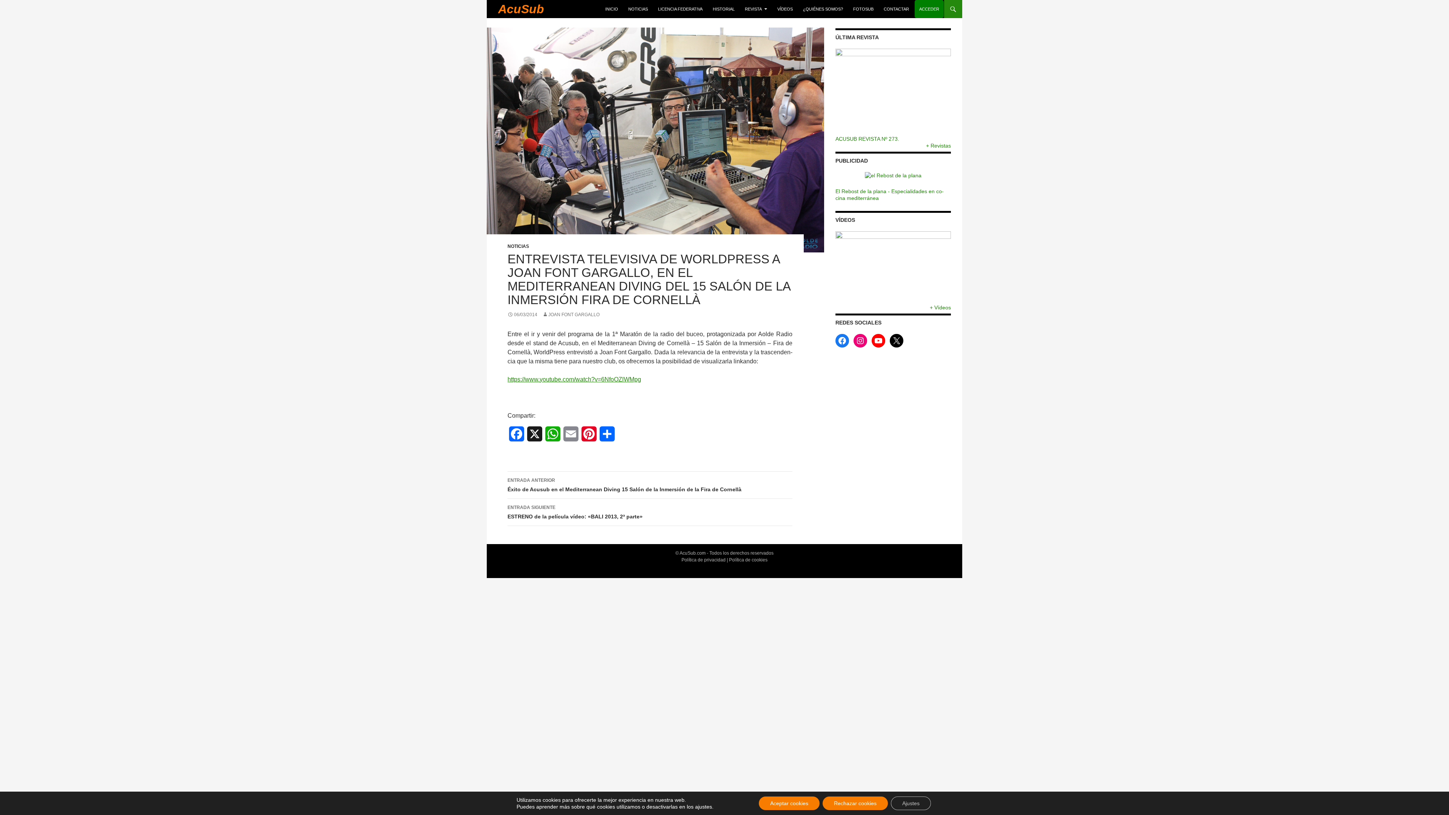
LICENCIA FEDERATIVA (680, 9)
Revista (753, 9)
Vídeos (785, 9)
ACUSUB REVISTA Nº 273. (867, 139)
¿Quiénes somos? (823, 9)
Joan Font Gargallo (574, 314)
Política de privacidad (703, 560)
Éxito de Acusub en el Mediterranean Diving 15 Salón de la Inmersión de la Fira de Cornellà (624, 485)
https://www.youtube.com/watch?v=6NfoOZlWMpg (574, 379)
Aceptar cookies (789, 803)
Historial (724, 9)
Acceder (929, 9)
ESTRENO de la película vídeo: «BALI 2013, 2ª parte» (575, 512)
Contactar (896, 9)
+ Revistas (938, 146)
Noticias (638, 9)
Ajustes (911, 803)
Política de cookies (748, 560)
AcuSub (521, 9)
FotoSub (863, 9)
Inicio (611, 9)
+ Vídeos (940, 307)
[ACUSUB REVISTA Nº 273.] (893, 92)
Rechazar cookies (855, 803)
